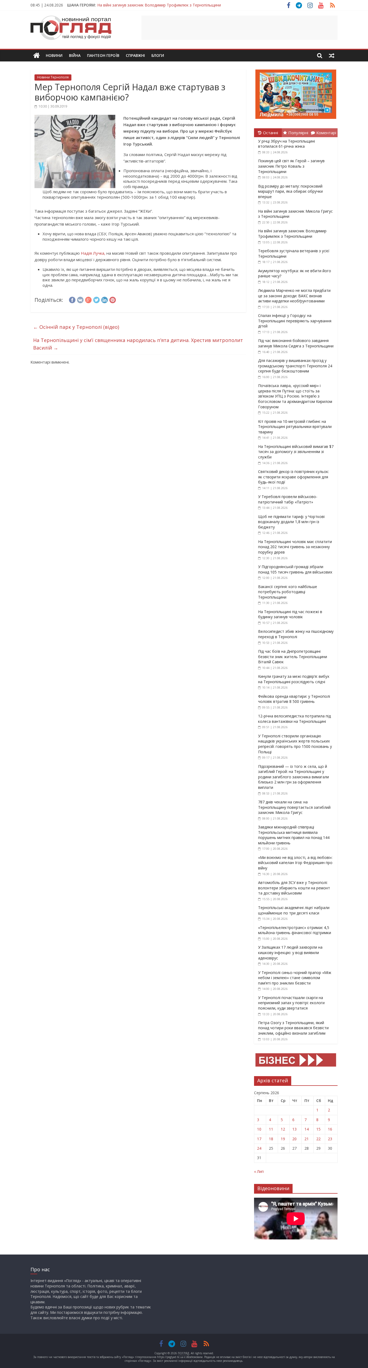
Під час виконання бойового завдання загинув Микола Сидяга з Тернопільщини (296, 343)
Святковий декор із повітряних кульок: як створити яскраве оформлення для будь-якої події (293, 477)
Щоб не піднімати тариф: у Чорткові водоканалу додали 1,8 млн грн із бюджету (291, 522)
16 (330, 1129)
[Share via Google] (88, 299)
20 (294, 1138)
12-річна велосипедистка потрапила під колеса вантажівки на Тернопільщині (294, 718)
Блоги (157, 55)
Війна (75, 55)
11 (271, 1129)
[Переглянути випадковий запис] (332, 55)
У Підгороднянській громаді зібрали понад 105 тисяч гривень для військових (295, 569)
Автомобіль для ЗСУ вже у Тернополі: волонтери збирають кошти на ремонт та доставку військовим (294, 888)
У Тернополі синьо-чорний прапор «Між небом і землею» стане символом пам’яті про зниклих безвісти (294, 978)
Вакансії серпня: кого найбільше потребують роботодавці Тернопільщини (287, 592)
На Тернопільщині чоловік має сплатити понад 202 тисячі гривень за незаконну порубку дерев (295, 547)
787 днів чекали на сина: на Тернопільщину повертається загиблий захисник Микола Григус (294, 807)
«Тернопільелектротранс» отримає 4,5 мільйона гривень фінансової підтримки (294, 930)
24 (259, 1148)
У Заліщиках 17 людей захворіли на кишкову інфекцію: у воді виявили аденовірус (290, 952)
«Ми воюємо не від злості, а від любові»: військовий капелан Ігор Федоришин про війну (295, 862)
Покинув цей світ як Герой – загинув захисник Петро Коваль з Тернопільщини (291, 166)
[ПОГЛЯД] (36, 55)
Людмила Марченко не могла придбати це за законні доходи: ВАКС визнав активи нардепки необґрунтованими (294, 295)
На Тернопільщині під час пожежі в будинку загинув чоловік (290, 614)
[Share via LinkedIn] (104, 299)
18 (271, 1138)
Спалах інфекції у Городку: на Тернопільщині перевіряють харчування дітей (294, 321)
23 (330, 1138)
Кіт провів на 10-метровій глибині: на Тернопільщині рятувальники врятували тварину (295, 426)
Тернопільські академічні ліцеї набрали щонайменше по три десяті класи (293, 910)
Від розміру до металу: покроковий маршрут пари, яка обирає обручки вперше (290, 191)
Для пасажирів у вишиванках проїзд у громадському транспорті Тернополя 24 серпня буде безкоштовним (295, 366)
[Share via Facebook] (72, 299)
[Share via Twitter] (96, 299)
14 (306, 1129)
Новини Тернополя (53, 77)
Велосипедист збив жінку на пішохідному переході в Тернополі (296, 634)
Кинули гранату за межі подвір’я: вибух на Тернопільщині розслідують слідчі (293, 679)
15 (318, 1129)
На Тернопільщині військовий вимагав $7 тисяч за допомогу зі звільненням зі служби (296, 452)
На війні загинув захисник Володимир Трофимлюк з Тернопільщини (159, 5)
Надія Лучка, (93, 253)
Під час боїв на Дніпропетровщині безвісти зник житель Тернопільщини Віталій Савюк (292, 656)
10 (259, 1129)
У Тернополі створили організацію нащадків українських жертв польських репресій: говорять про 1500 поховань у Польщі (295, 743)
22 (318, 1138)
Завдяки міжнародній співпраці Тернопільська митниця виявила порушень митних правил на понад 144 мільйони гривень (293, 834)
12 (283, 1129)
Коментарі (326, 132)
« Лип (259, 1171)
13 (294, 1129)
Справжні (135, 55)
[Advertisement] (239, 28)
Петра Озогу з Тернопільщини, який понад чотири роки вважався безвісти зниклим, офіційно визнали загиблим (293, 1028)
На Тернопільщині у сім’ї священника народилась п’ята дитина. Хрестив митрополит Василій (138, 344)
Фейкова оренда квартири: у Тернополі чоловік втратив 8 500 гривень (294, 699)
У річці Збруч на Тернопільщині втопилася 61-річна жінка (286, 144)
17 (259, 1138)
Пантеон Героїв (103, 55)
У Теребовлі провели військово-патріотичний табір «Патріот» (287, 499)
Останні (270, 132)
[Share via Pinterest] (112, 299)
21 (306, 1138)
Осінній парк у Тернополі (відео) (76, 327)
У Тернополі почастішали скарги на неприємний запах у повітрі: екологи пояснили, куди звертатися (291, 1003)
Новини (54, 55)
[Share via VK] (80, 299)
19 (283, 1138)
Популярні (298, 132)
